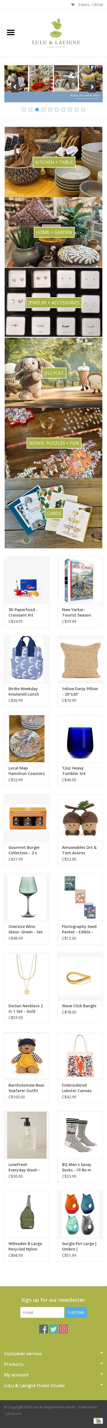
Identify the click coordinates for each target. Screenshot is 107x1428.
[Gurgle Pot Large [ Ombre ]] (80, 1214)
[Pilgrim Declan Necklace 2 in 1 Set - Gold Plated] (26, 976)
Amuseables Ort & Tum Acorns (79, 850)
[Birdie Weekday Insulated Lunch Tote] (26, 659)
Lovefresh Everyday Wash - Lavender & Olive (24, 1167)
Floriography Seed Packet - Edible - (79, 929)
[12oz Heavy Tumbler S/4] (80, 738)
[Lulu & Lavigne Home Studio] (64, 32)
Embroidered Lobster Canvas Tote (76, 1088)
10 (83, 109)
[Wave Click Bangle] (80, 976)
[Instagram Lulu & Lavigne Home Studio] (63, 1329)
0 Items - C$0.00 (90, 4)
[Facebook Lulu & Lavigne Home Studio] (43, 1329)
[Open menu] (10, 32)
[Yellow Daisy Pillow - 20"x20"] (80, 659)
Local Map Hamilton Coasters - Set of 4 (27, 770)
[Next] (92, 87)
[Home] (53, 83)
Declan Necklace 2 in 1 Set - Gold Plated (26, 1008)
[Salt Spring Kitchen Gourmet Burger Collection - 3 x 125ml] (26, 817)
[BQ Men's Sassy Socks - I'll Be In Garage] (80, 1135)
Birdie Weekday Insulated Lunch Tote (24, 691)
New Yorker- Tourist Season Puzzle (76, 612)
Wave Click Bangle (79, 1005)
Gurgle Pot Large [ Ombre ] (79, 1246)
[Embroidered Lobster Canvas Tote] (80, 1055)
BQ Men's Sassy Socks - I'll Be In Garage (76, 1167)
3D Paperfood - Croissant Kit (23, 612)
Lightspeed (12, 1413)
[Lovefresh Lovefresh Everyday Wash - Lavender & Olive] (26, 1135)
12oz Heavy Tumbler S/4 (73, 770)
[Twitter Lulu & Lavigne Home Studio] (53, 1329)
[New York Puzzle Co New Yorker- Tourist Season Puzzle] (80, 580)
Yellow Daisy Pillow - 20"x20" (80, 691)
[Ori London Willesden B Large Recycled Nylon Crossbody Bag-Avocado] (26, 1214)
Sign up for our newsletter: (53, 1300)
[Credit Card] (97, 1420)
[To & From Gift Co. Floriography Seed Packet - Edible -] (80, 897)
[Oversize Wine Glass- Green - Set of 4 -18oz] (26, 897)
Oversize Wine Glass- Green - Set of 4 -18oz (26, 929)
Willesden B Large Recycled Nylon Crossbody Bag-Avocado (25, 1246)
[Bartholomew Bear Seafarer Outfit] (26, 1055)
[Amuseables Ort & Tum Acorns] (80, 817)
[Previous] (15, 87)
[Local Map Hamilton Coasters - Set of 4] (26, 738)
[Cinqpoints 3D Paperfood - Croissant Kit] (26, 580)
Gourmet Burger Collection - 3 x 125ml (24, 850)
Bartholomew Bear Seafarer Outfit (26, 1088)
